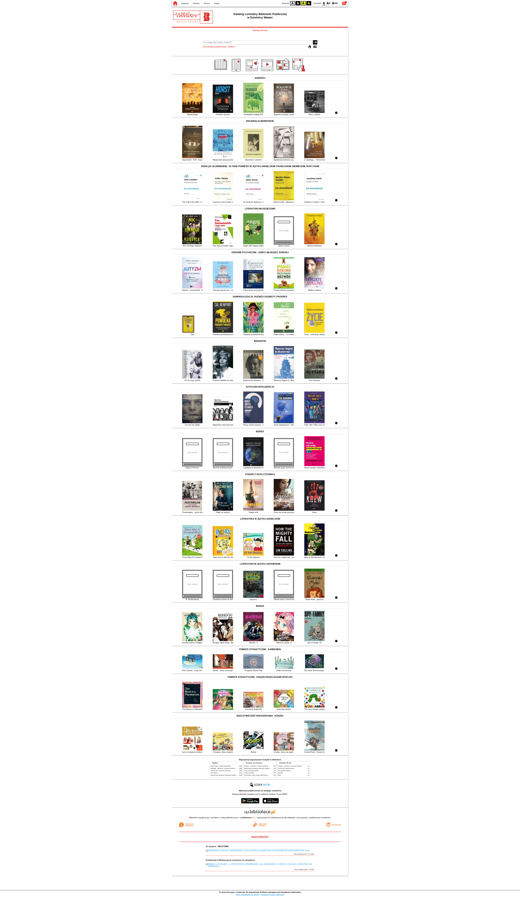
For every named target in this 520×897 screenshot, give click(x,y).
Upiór (279, 775)
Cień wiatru (214, 773)
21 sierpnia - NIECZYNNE (217, 846)
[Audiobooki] (252, 71)
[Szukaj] (315, 42)
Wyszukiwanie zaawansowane (215, 46)
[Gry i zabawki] (299, 71)
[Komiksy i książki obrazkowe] (283, 71)
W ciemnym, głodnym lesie (286, 768)
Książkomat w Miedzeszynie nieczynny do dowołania (230, 860)
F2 (335, 3)
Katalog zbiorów (260, 30)
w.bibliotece (247, 817)
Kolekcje (231, 46)
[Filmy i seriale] (268, 71)
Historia (196, 3)
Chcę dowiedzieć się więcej (247, 895)
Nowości (185, 3)
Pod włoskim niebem (284, 770)
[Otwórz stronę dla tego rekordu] (193, 98)
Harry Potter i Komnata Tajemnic (221, 770)
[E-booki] (236, 71)
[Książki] (221, 71)
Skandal (280, 773)
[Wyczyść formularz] (309, 46)
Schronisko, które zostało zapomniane (256, 775)
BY (308, 3)
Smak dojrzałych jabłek (251, 770)
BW (298, 3)
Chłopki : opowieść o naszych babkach (256, 766)
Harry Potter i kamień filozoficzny (221, 766)
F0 (324, 3)
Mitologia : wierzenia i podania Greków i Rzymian (226, 768)
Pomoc (207, 3)
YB (303, 3)
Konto (216, 3)
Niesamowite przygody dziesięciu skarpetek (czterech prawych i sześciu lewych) (235, 775)
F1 (328, 3)
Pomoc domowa (249, 773)
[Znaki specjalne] (315, 46)
